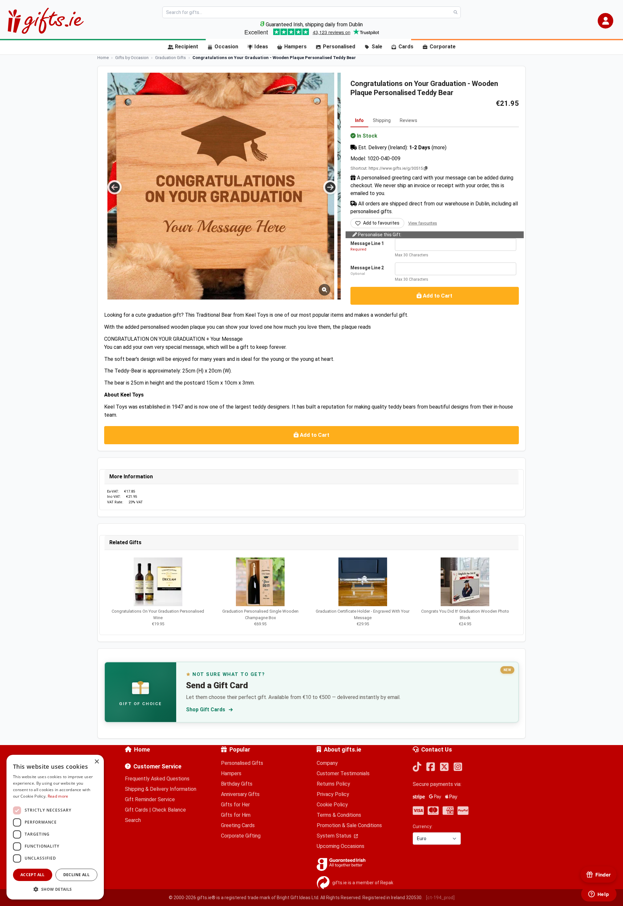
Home (142, 749)
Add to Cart (436, 295)
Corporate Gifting (241, 836)
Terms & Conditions (339, 815)
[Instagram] (458, 767)
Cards (405, 46)
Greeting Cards (238, 825)
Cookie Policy (332, 805)
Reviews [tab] (408, 120)
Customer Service (157, 766)
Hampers (295, 46)
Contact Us (436, 749)
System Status (335, 836)
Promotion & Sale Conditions (349, 825)
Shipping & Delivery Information (160, 789)
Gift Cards (136, 810)
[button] (605, 21)
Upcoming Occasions (340, 846)
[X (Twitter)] (444, 767)
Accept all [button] (32, 874)
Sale (377, 46)
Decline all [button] (76, 874)
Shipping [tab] (382, 120)
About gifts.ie (342, 749)
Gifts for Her (235, 805)
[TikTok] (417, 767)
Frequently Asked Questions (157, 779)
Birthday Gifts (236, 784)
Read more (58, 796)
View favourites (422, 223)
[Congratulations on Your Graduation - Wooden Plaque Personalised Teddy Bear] (220, 186)
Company (327, 763)
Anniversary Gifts (240, 794)
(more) (439, 147)
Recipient (186, 46)
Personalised (339, 46)
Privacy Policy (333, 794)
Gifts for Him (235, 815)
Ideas (261, 46)
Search (133, 820)
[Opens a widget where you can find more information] (599, 895)
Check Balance (169, 810)
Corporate (443, 46)
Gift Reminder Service (150, 799)
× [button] (96, 761)
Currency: (423, 826)
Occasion (226, 46)
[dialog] (55, 827)
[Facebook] (430, 767)
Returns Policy (333, 784)
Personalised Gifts (242, 763)
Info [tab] (359, 120)
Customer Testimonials (343, 773)
